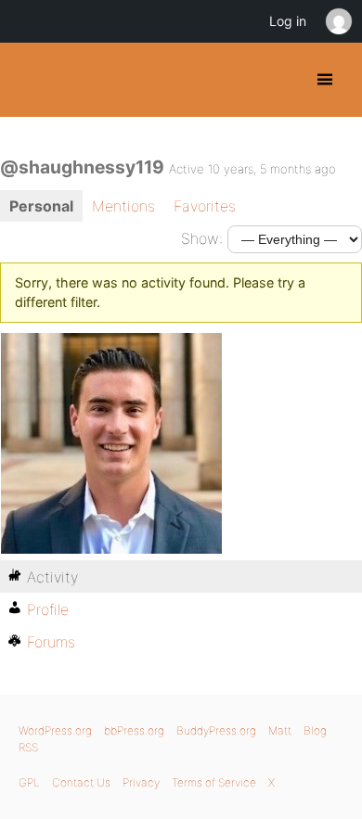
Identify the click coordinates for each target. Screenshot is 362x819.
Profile (48, 609)
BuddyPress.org (30, 80)
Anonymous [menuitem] (338, 21)
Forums (51, 642)
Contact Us (81, 782)
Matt (279, 730)
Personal (41, 206)
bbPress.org (134, 730)
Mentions (123, 206)
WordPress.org (55, 730)
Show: (202, 238)
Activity (52, 577)
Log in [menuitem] (287, 21)
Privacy (141, 782)
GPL (29, 782)
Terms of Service (214, 782)
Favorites (205, 206)
